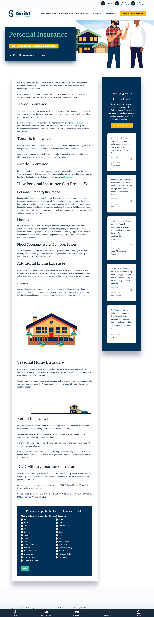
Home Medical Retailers (31, 560)
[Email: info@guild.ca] (133, 3)
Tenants (26, 523)
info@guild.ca (141, 4)
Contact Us (108, 13)
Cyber (26, 538)
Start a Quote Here (131, 13)
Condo (61, 523)
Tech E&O (27, 548)
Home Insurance (48, 13)
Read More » (115, 157)
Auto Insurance (66, 13)
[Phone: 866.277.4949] (117, 3)
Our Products (82, 13)
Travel (61, 532)
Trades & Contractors (31, 551)
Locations (110, 3)
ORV (25, 529)
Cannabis (27, 541)
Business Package (64, 526)
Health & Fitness (29, 545)
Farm (60, 535)
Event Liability (28, 554)
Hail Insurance (63, 557)
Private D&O (63, 545)
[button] (122, 125)
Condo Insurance (70, 177)
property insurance (79, 123)
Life (60, 529)
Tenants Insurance (31, 149)
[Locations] (103, 3)
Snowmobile (28, 532)
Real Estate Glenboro (65, 554)
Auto (25, 519)
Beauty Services (64, 541)
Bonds (61, 538)
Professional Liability (65, 548)
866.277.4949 (125, 4)
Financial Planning (30, 557)
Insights (97, 13)
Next (25, 568)
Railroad (26, 535)
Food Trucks (63, 551)
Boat (25, 526)
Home (61, 519)
